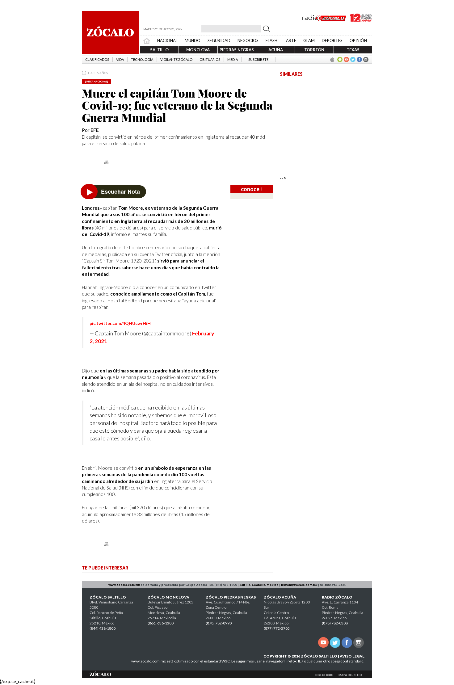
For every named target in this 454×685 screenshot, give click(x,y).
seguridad (219, 40)
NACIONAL (167, 40)
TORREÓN (314, 49)
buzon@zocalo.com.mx (299, 584)
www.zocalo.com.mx (124, 584)
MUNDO (192, 40)
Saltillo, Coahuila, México (259, 584)
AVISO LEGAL (352, 656)
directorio (324, 675)
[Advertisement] (326, 283)
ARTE (291, 40)
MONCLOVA (198, 49)
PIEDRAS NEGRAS (237, 49)
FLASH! (272, 40)
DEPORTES (332, 40)
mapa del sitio (350, 675)
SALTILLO (159, 49)
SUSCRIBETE (258, 59)
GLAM (309, 40)
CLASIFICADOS (97, 59)
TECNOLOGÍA (142, 59)
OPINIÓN (358, 40)
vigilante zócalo (176, 59)
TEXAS (353, 49)
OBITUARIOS (210, 59)
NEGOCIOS (248, 40)
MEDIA (232, 59)
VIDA (120, 59)
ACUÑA (275, 49)
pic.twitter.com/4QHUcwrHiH (120, 323)
